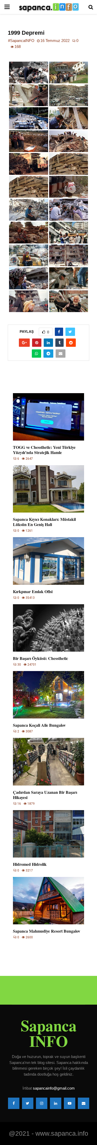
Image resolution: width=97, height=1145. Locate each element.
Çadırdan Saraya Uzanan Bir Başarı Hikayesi (45, 794)
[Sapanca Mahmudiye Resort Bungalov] (48, 900)
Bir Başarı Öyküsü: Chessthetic (40, 658)
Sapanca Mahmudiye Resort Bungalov (46, 931)
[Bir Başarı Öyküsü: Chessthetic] (48, 628)
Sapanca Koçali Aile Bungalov (39, 725)
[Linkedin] (55, 1103)
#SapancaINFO (21, 40)
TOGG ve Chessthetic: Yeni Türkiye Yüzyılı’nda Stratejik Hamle (44, 449)
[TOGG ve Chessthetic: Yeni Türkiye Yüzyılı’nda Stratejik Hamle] (48, 417)
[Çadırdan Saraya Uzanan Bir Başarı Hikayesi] (48, 761)
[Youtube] (69, 1103)
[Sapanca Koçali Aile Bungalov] (48, 694)
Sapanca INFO (49, 1033)
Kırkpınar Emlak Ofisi (33, 591)
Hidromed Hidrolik (30, 864)
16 (19, 803)
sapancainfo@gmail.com (54, 1088)
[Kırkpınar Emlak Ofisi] (48, 561)
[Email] (83, 1103)
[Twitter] (27, 1103)
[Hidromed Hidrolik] (48, 834)
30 (19, 664)
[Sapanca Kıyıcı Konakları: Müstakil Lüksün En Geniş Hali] (48, 489)
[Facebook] (13, 1103)
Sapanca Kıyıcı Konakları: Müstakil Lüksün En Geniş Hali (44, 521)
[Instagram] (41, 1103)
